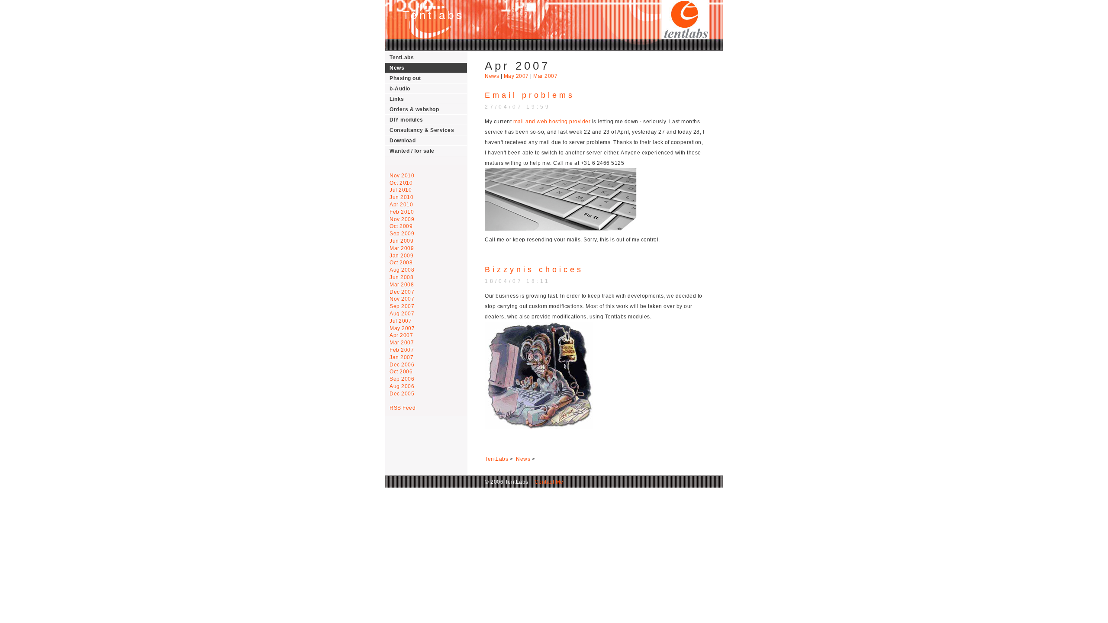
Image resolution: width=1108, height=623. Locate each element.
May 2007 (402, 328)
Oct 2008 (401, 263)
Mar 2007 (402, 343)
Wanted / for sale (412, 151)
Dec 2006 (402, 365)
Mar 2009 (402, 248)
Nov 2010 (402, 176)
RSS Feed (403, 408)
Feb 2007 (402, 350)
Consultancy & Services (422, 130)
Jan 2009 (401, 256)
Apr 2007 (401, 335)
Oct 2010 (401, 183)
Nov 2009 (402, 219)
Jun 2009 (401, 241)
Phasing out (405, 78)
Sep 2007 (402, 306)
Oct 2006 (401, 372)
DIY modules (406, 120)
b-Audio (400, 89)
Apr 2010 (401, 205)
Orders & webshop (414, 109)
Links (397, 99)
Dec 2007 (402, 292)
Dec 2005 (402, 394)
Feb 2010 (402, 212)
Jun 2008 (401, 277)
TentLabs (402, 58)
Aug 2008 (402, 270)
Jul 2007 (401, 321)
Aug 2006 (402, 386)
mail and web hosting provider (552, 122)
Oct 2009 (401, 226)
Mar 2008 (402, 285)
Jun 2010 (401, 197)
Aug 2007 (402, 314)
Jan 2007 (401, 357)
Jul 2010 (401, 190)
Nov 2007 (402, 299)
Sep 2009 (402, 234)
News (397, 68)
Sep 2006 (402, 379)
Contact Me (547, 482)
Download (403, 141)
